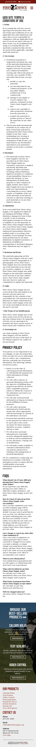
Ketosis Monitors (9, 704)
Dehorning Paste (9, 699)
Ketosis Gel (7, 706)
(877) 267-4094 (11, 1)
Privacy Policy (24, 743)
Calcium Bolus (8, 693)
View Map (7, 735)
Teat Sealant (8, 695)
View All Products (10, 708)
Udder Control (8, 697)
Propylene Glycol (10, 702)
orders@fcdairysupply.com (13, 725)
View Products (18, 638)
